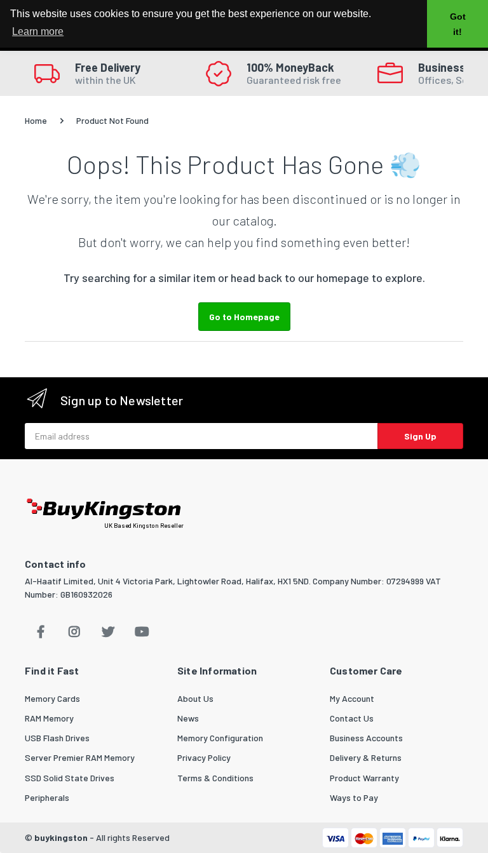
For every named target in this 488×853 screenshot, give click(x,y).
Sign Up (420, 436)
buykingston (61, 837)
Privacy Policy (204, 757)
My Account (352, 698)
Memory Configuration (220, 737)
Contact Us (352, 718)
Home (36, 120)
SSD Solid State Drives (69, 777)
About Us (195, 698)
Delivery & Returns (366, 757)
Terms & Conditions (215, 777)
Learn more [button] (38, 31)
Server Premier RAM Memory (80, 757)
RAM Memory (49, 718)
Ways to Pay (354, 797)
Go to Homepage (244, 316)
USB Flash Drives (57, 737)
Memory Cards (52, 698)
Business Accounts (366, 737)
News (188, 718)
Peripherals (47, 797)
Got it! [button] (458, 24)
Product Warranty (364, 777)
